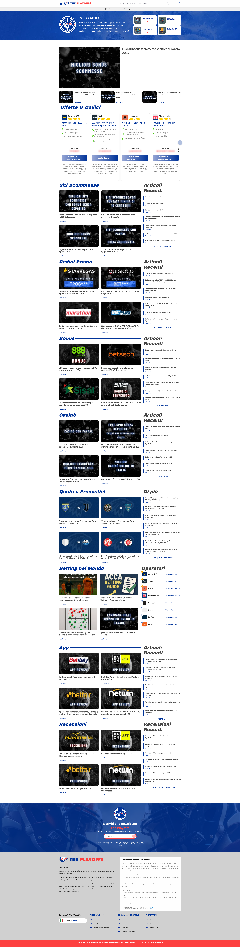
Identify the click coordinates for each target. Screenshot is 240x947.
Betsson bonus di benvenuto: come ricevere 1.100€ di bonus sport (117, 369)
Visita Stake (103, 158)
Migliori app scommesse (129, 924)
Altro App (162, 719)
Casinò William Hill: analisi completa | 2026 (158, 463)
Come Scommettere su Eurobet (155, 197)
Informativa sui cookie (157, 924)
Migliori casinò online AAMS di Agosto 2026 (120, 479)
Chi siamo (96, 920)
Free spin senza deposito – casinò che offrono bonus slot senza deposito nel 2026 (120, 445)
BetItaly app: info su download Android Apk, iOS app (77, 678)
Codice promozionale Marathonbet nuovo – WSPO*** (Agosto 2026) (79, 327)
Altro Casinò (162, 476)
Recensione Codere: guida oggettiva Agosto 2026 (161, 766)
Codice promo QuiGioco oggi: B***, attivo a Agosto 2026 (120, 292)
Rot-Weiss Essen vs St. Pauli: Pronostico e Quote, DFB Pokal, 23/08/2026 (120, 557)
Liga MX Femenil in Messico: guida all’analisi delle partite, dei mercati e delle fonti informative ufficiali (77, 634)
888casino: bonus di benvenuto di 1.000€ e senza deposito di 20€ (78, 369)
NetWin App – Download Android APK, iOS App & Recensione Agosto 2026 (120, 712)
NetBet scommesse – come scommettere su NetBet (161, 234)
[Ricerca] (179, 3)
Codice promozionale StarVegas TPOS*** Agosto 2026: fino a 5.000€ (78, 292)
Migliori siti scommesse (129, 920)
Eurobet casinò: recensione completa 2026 (158, 470)
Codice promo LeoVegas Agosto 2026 (157, 297)
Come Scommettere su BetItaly (155, 203)
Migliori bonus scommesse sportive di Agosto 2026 (76, 250)
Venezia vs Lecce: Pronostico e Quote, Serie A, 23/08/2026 (118, 522)
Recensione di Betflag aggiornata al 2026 (158, 753)
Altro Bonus (162, 406)
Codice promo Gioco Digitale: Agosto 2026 (158, 312)
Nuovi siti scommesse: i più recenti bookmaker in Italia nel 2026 (127, 95)
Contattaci (96, 924)
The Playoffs (97, 915)
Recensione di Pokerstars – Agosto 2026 (157, 773)
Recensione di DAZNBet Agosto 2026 (118, 753)
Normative (151, 915)
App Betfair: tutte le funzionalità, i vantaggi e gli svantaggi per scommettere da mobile (78, 712)
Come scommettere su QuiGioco (155, 210)
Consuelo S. (148, 229)
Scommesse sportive (128, 915)
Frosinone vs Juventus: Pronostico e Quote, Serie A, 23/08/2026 (78, 522)
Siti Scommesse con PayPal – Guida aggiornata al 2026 (117, 250)
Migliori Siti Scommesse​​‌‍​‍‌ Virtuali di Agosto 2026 (160, 240)
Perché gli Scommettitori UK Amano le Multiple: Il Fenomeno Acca (117, 598)
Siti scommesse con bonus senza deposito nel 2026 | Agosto (78, 215)
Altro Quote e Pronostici (162, 558)
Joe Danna (126, 58)
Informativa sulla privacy (157, 920)
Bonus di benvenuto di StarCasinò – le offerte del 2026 (162, 391)
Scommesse (143, 3)
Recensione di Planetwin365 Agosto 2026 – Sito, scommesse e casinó (78, 754)
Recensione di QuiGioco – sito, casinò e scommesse (161, 759)
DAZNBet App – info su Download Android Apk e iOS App (120, 678)
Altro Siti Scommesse (162, 246)
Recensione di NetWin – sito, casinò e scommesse (118, 789)
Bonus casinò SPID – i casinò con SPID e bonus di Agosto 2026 (77, 480)
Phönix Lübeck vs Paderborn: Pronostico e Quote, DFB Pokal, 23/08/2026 (78, 557)
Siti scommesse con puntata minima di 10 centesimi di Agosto (119, 215)
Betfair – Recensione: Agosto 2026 (75, 788)
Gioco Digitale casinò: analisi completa (157, 435)
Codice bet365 (126, 928)
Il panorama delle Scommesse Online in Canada (117, 633)
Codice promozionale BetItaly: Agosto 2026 (159, 273)
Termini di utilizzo (155, 928)
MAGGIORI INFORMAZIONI (73, 158)
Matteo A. (147, 299)
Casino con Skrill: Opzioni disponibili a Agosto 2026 (161, 450)
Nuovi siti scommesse (128, 932)
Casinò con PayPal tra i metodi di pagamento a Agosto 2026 (73, 445)
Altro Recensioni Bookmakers (162, 787)
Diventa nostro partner (101, 928)
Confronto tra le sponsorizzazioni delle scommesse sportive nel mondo (76, 598)
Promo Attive (131, 3)
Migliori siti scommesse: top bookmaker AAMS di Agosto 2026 (85, 95)
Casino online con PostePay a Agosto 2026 (158, 457)
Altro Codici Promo (162, 327)
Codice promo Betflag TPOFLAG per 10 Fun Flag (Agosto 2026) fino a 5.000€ (120, 327)
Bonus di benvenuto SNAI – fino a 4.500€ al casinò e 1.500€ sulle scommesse (121, 403)
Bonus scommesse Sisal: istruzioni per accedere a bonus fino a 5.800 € (76, 403)
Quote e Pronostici (118, 3)
